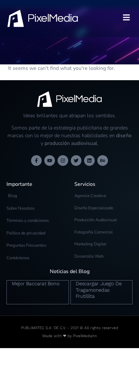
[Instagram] (63, 160)
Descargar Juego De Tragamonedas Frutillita (99, 289)
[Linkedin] (89, 160)
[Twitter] (76, 160)
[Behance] (102, 160)
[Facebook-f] (36, 160)
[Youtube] (49, 160)
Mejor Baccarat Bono (35, 283)
